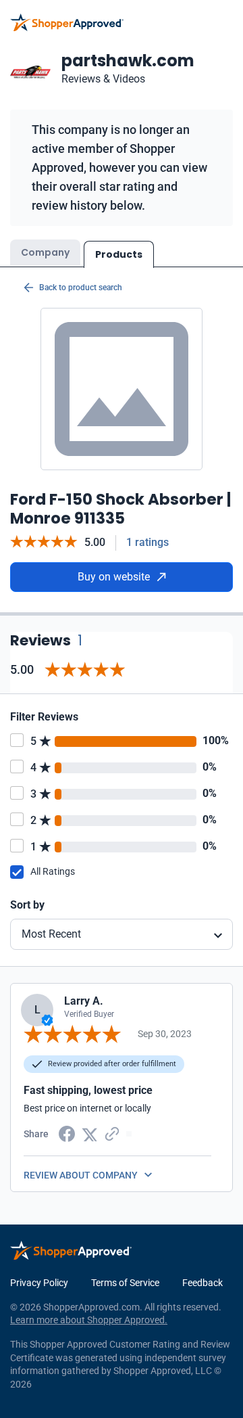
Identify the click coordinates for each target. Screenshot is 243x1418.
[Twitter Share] (90, 1133)
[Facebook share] (67, 1133)
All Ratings (52, 871)
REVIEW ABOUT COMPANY (81, 1175)
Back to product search (80, 287)
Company (45, 252)
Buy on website (114, 576)
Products (118, 254)
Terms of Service (125, 1282)
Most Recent (51, 934)
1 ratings (147, 542)
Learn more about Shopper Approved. (88, 1319)
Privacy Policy (39, 1282)
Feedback (202, 1282)
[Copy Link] (112, 1133)
